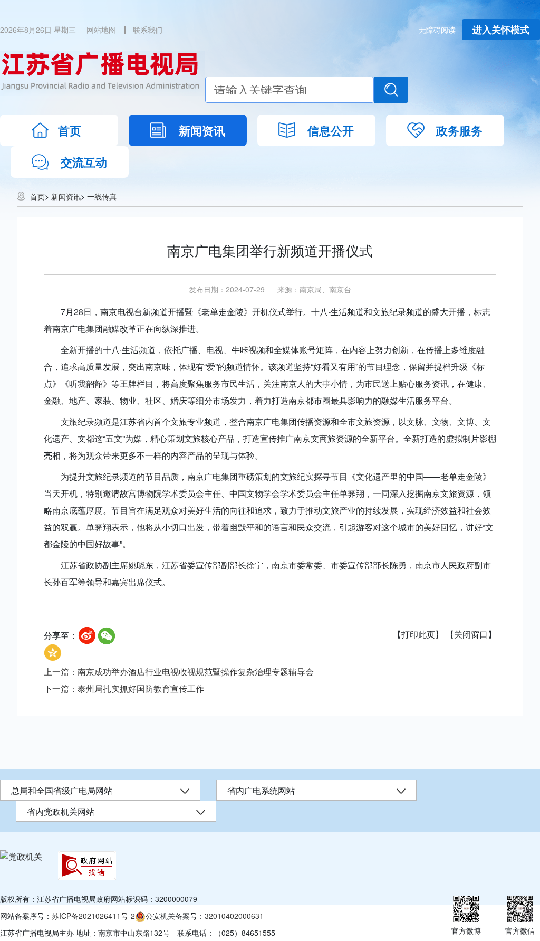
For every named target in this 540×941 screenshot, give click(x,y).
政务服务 (459, 130)
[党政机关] (21, 856)
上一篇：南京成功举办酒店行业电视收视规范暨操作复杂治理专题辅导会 (179, 672)
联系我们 (147, 29)
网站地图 (101, 29)
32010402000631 (234, 915)
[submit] (391, 90)
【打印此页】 (418, 634)
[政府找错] (87, 865)
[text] (289, 89)
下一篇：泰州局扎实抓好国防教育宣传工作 (124, 688)
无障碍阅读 (437, 29)
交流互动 (84, 162)
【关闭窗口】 (471, 634)
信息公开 (330, 130)
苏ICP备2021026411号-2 (93, 915)
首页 (69, 130)
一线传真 (102, 196)
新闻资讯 (202, 130)
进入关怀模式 (500, 29)
